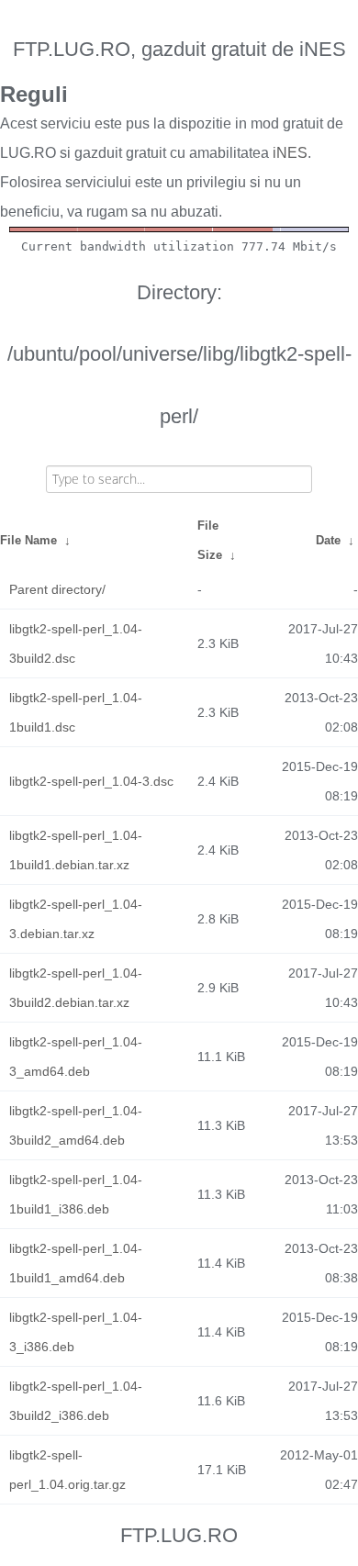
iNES (290, 153)
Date (328, 540)
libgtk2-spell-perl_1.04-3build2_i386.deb (75, 1401)
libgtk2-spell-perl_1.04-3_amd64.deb (75, 1057)
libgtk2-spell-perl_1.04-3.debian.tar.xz (75, 919)
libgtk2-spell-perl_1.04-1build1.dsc (75, 712)
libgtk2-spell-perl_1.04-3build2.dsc (75, 643)
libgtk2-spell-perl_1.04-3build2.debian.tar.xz (75, 988)
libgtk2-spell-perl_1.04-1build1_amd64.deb (75, 1263)
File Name (28, 540)
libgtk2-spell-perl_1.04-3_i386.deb (75, 1332)
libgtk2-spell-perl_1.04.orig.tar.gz (67, 1470)
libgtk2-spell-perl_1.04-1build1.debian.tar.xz (75, 850)
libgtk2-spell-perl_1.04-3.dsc (91, 781)
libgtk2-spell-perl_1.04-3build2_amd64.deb (75, 1125)
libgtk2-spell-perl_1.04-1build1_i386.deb (75, 1194)
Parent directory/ (57, 589)
